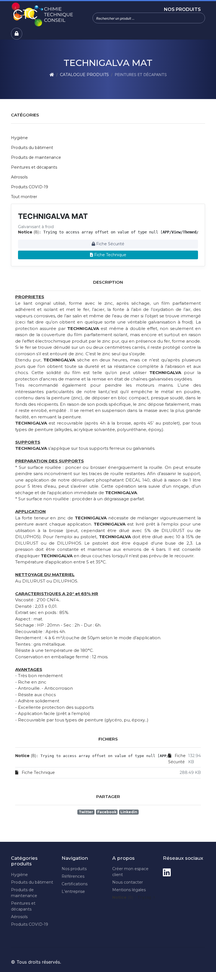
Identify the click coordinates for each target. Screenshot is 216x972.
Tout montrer (24, 196)
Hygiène (19, 137)
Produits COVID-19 (29, 186)
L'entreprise (73, 891)
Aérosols (19, 177)
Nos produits (182, 9)
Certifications (74, 883)
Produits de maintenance (36, 157)
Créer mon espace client (130, 871)
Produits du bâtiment (32, 147)
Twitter (86, 812)
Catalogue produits (84, 74)
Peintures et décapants (34, 167)
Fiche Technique (109, 254)
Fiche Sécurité (109, 243)
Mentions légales (129, 889)
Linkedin (128, 812)
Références (73, 876)
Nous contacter (127, 882)
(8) (28, 232)
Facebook (106, 812)
